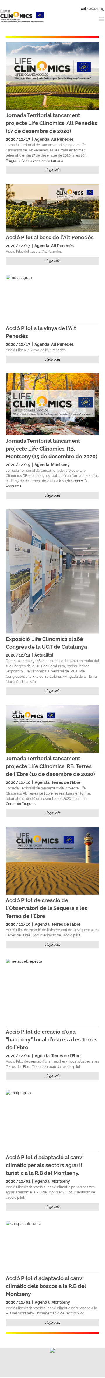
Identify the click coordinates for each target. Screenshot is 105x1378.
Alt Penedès (62, 139)
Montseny (60, 464)
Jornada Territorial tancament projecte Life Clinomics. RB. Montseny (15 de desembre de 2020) (51, 449)
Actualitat (43, 655)
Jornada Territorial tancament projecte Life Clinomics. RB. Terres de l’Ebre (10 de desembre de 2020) (50, 766)
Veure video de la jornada (42, 161)
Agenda (41, 139)
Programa (14, 161)
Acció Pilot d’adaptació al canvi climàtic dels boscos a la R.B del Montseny (46, 1286)
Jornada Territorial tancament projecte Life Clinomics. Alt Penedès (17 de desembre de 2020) (51, 123)
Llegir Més (53, 170)
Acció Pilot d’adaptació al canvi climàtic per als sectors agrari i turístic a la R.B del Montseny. (45, 1165)
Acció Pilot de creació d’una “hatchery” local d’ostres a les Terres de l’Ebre (51, 1039)
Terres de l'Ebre (65, 782)
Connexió (79, 481)
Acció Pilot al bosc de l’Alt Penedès (50, 237)
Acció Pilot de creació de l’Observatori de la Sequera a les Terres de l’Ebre (46, 908)
